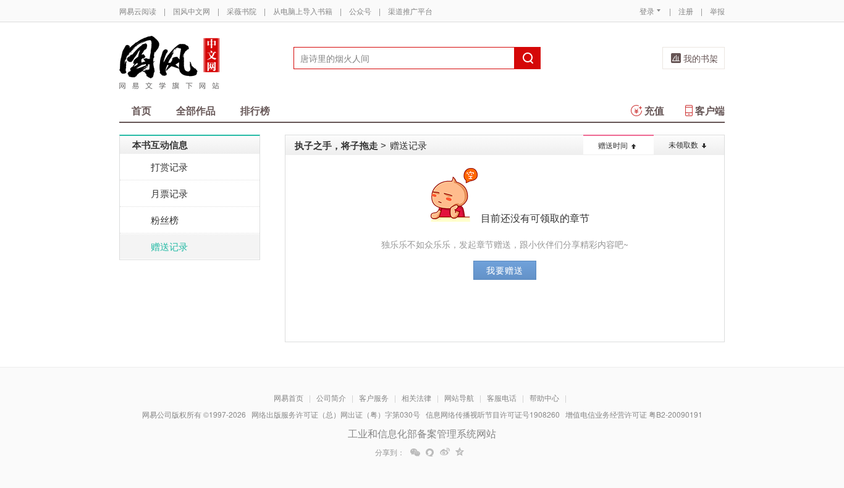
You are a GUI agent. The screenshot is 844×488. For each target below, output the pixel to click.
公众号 (360, 11)
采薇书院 (241, 11)
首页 (141, 110)
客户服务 (374, 397)
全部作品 (196, 110)
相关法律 (416, 397)
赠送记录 (169, 246)
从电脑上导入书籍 (302, 11)
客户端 (710, 110)
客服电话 (502, 397)
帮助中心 (544, 397)
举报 (717, 11)
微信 (415, 452)
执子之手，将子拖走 (336, 145)
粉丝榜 (165, 219)
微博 (445, 452)
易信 (430, 452)
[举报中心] (758, 415)
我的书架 (700, 58)
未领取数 (683, 144)
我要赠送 (504, 270)
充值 (654, 110)
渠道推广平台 (410, 11)
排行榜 (255, 110)
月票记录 (169, 193)
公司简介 (331, 397)
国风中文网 (191, 11)
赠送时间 (613, 145)
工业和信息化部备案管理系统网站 (422, 433)
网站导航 (459, 397)
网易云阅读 (137, 11)
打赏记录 (169, 166)
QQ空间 (460, 452)
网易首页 (288, 397)
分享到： (390, 452)
